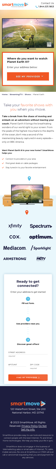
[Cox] (15, 237)
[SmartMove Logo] (15, 4)
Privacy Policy (29, 426)
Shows (28, 94)
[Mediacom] (15, 248)
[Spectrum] (41, 226)
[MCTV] (41, 259)
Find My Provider (27, 378)
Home (5, 94)
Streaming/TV (16, 94)
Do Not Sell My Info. (34, 428)
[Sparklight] (41, 248)
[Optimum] (41, 237)
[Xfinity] (15, 226)
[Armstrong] (15, 259)
